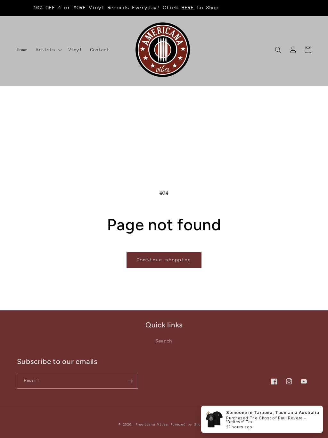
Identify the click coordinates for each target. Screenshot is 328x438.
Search (164, 340)
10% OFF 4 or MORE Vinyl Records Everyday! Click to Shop (118, 8)
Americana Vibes (152, 424)
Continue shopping (164, 259)
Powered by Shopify (190, 424)
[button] (48, 50)
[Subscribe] (130, 381)
